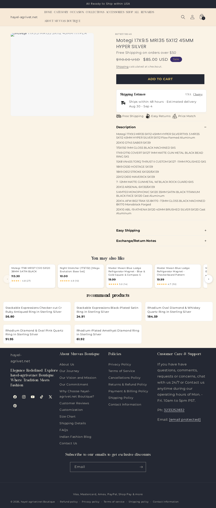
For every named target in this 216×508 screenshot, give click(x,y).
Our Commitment (73, 384)
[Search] (183, 17)
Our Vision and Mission (77, 377)
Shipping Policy (121, 397)
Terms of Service (121, 370)
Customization (71, 409)
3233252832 (174, 410)
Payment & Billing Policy (128, 390)
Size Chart (67, 416)
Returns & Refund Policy (127, 384)
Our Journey (69, 370)
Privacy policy (91, 501)
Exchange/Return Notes (136, 241)
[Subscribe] (141, 467)
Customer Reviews (74, 402)
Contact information (166, 501)
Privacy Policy (119, 364)
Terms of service (114, 501)
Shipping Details (72, 422)
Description (126, 127)
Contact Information (124, 404)
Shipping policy (139, 501)
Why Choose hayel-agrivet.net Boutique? (76, 390)
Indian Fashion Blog (75, 436)
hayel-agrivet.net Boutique (38, 501)
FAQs (63, 429)
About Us (66, 364)
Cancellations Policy (124, 377)
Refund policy (69, 501)
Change (197, 95)
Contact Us (68, 442)
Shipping (122, 66)
